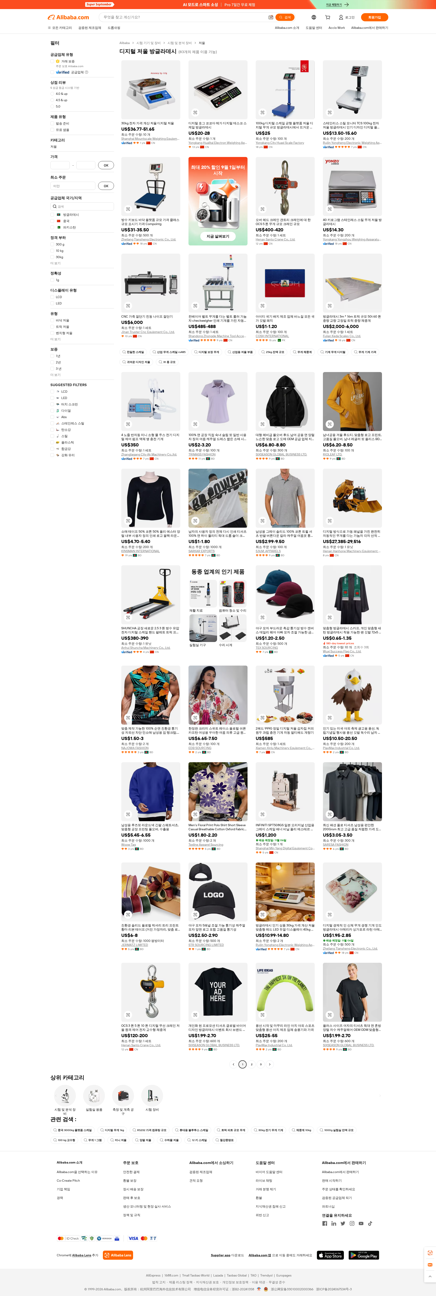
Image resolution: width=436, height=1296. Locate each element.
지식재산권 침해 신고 (271, 1206)
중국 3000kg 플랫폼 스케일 (75, 1130)
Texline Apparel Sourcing (205, 844)
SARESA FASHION (335, 844)
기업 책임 (63, 1189)
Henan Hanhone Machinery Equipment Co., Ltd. (352, 551)
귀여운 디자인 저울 (138, 362)
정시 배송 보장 (133, 1189)
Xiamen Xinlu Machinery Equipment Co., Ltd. (285, 748)
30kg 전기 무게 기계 (270, 1130)
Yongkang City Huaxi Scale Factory (280, 143)
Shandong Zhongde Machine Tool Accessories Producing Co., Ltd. (218, 336)
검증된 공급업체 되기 (337, 1198)
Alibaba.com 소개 (69, 1162)
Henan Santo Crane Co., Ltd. (275, 239)
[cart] (328, 18)
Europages (284, 1275)
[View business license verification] (259, 1289)
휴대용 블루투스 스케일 (194, 1130)
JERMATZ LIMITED (134, 945)
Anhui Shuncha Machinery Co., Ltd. (145, 647)
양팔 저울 (145, 1140)
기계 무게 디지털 (335, 352)
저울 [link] (202, 43)
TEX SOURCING (267, 647)
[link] (430, 1253)
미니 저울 (120, 1140)
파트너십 (328, 1206)
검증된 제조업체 (200, 1172)
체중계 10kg (303, 1130)
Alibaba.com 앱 (260, 1255)
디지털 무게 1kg (114, 1130)
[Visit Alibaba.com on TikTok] (370, 1223)
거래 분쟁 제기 (266, 1189)
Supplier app (220, 1255)
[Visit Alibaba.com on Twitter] (343, 1223)
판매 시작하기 (332, 1180)
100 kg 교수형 (66, 1140)
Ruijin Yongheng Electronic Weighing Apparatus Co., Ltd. (352, 143)
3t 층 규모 (169, 362)
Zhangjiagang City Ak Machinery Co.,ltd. (149, 454)
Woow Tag (128, 844)
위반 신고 (262, 1215)
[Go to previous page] (233, 1064)
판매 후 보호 (131, 1198)
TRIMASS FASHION (202, 454)
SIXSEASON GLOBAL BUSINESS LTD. (281, 454)
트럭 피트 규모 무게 (233, 1130)
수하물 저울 (171, 1140)
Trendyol (266, 1275)
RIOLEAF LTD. (332, 454)
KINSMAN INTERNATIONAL (140, 551)
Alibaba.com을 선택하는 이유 (77, 1172)
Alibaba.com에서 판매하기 (340, 1172)
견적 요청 (196, 1180)
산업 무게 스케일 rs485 (171, 352)
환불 (259, 1198)
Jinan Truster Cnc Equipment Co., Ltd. (148, 332)
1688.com (171, 1275)
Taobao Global (237, 1275)
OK (106, 165)
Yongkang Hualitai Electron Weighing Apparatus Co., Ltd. (218, 143)
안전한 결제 (131, 1172)
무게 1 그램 (95, 1140)
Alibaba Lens (81, 1255)
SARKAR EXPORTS (201, 551)
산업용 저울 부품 (242, 352)
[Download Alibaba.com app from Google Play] (364, 1255)
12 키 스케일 (199, 1140)
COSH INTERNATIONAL (272, 336)
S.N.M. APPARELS (268, 551)
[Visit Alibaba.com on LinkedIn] (334, 1223)
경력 (60, 1198)
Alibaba (124, 43)
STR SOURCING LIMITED (206, 945)
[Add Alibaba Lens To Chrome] (118, 1255)
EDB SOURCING (199, 748)
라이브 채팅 (264, 1180)
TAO (253, 1275)
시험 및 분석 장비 (180, 43)
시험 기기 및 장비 (148, 43)
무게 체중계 (304, 352)
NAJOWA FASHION (135, 748)
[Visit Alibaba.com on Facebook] (324, 1223)
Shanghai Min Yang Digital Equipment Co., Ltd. (285, 848)
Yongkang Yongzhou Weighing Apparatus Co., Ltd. (352, 239)
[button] (271, 17)
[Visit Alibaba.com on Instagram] (352, 1223)
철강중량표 (227, 1140)
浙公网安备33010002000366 (292, 1289)
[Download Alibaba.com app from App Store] (330, 1255)
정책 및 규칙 (131, 1215)
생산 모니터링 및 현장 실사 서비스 (147, 1206)
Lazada (218, 1275)
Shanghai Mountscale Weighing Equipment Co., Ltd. (150, 138)
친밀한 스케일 (135, 352)
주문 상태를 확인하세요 (338, 1189)
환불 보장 (129, 1180)
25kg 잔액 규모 (275, 352)
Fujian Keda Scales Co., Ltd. (342, 336)
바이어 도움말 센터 (269, 1172)
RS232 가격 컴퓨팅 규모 (151, 1130)
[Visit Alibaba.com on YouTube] (361, 1223)
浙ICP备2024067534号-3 (334, 1289)
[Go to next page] (270, 1064)
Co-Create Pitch (68, 1180)
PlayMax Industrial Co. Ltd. (341, 748)
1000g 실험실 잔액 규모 (339, 1130)
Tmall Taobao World (195, 1275)
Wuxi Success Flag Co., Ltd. (342, 651)
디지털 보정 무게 (209, 352)
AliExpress (153, 1275)
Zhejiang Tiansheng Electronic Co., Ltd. (148, 239)
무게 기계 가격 (367, 352)
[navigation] (82, 554)
